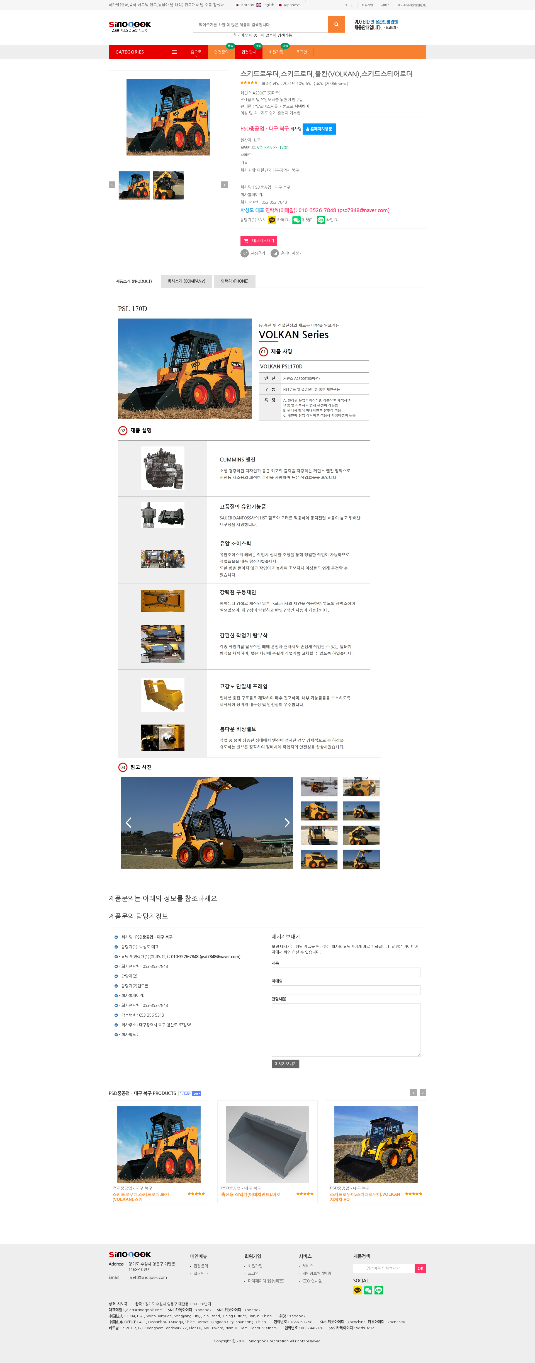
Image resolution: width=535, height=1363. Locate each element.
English (268, 5)
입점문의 (221, 52)
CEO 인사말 (312, 1281)
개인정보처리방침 (316, 1273)
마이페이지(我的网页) (266, 1281)
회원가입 (276, 52)
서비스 (307, 1266)
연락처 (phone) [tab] (235, 281)
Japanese (291, 5)
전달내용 (279, 999)
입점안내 (249, 52)
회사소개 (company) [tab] (186, 281)
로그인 (301, 52)
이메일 (277, 981)
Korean (247, 5)
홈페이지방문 (320, 129)
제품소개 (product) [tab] (134, 281)
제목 (275, 963)
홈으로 (196, 52)
